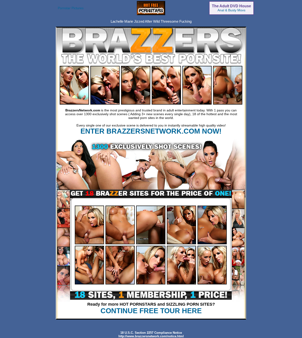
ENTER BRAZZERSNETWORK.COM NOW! (151, 131)
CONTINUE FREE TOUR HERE (151, 311)
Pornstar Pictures (71, 8)
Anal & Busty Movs (231, 8)
